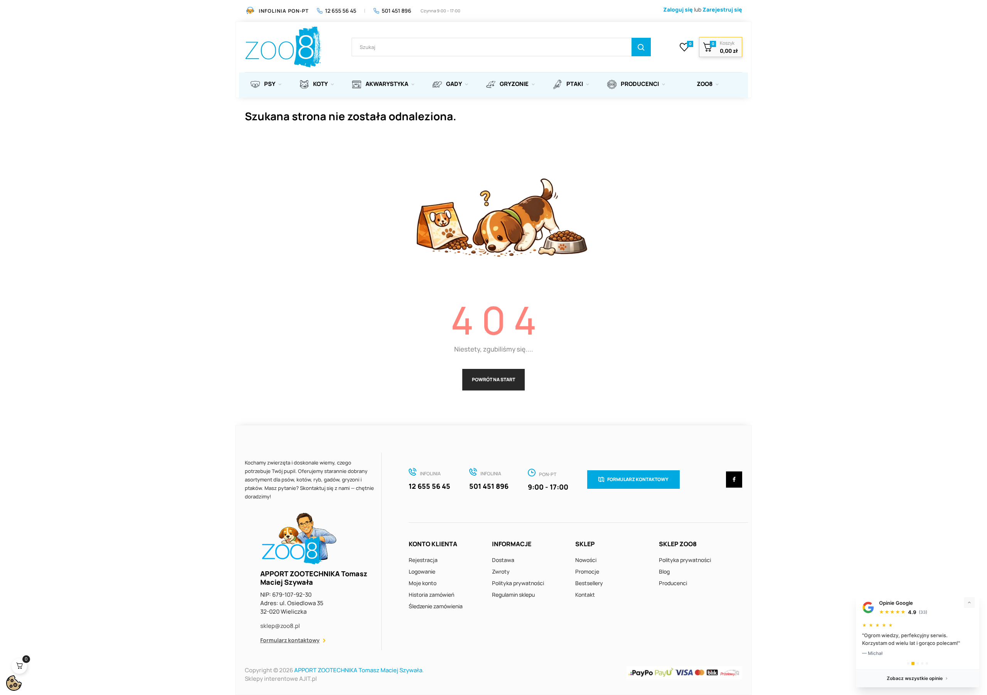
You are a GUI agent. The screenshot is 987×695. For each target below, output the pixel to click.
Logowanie (422, 571)
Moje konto (422, 583)
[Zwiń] (969, 602)
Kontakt (585, 594)
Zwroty (501, 571)
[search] (641, 47)
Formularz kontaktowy (290, 640)
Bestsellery (589, 583)
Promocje (587, 571)
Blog (664, 571)
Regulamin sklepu (513, 594)
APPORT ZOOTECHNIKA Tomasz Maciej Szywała (358, 670)
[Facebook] (734, 479)
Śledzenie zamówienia (436, 606)
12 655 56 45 (340, 10)
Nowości (585, 560)
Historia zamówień (431, 594)
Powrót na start (493, 379)
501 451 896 (396, 10)
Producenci (673, 583)
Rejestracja (423, 560)
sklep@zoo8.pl (280, 626)
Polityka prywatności (518, 583)
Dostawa (503, 560)
